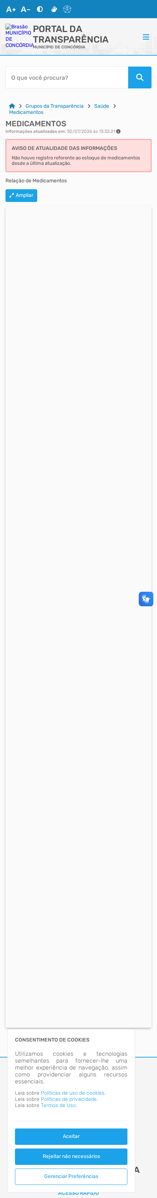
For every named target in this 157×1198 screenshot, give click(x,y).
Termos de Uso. (59, 1105)
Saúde (101, 106)
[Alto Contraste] (40, 9)
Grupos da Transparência (55, 106)
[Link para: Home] (12, 106)
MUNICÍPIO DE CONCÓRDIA (59, 47)
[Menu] (146, 36)
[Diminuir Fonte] (25, 9)
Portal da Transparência (70, 34)
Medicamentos (26, 112)
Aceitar (71, 1136)
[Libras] (54, 9)
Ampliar (24, 195)
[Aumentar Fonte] (10, 9)
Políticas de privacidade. (69, 1099)
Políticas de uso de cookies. (73, 1093)
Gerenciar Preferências (71, 1176)
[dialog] (71, 1111)
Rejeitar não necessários (71, 1156)
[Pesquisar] (140, 77)
